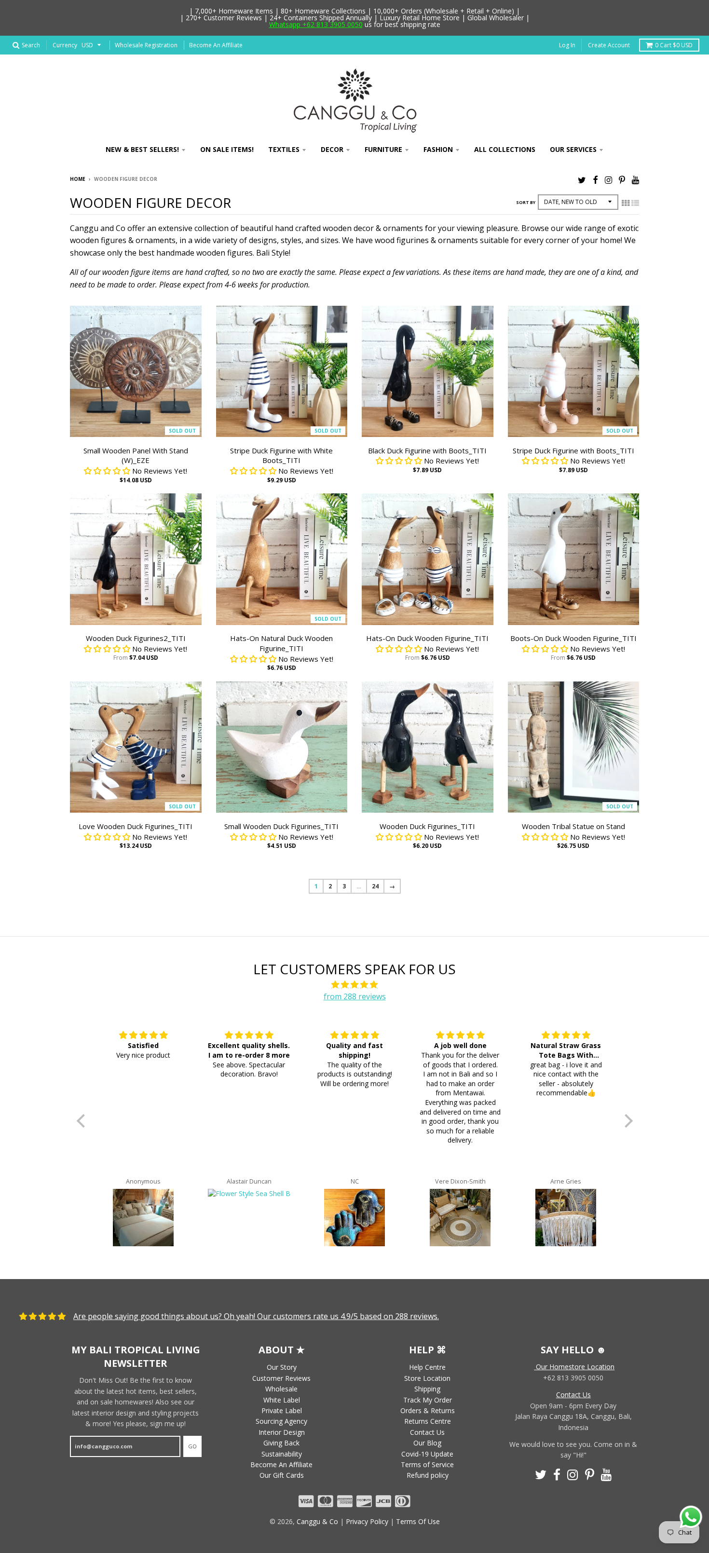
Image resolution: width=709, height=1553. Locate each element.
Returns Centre (427, 1421)
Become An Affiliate (216, 45)
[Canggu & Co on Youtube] (635, 180)
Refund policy (428, 1475)
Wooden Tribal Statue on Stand (573, 826)
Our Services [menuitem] (573, 149)
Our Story (282, 1367)
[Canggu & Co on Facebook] (595, 180)
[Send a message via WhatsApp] (691, 1517)
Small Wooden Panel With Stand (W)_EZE (135, 455)
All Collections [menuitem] (504, 149)
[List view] (635, 203)
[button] (83, 1121)
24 (375, 886)
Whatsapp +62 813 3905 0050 (316, 24)
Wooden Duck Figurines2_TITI (136, 638)
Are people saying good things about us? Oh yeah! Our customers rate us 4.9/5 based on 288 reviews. (256, 1316)
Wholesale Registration (146, 45)
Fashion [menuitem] (438, 149)
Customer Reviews (281, 1378)
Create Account (609, 45)
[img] (355, 985)
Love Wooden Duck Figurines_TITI (135, 826)
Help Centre (427, 1367)
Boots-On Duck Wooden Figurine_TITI (573, 638)
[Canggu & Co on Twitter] (582, 180)
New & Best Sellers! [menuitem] (142, 149)
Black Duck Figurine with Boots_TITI (427, 450)
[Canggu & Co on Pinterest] (622, 180)
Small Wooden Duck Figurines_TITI (281, 826)
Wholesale (281, 1388)
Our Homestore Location (574, 1366)
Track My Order (427, 1399)
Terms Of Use (418, 1521)
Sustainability (281, 1453)
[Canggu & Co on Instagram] (608, 180)
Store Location (427, 1378)
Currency (65, 45)
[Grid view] (625, 203)
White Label (281, 1399)
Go (192, 1446)
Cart (674, 45)
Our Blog (427, 1442)
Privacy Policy (367, 1521)
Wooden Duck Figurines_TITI (427, 826)
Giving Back (281, 1442)
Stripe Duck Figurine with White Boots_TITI (281, 455)
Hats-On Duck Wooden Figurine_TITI (427, 638)
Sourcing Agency (281, 1421)
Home (77, 179)
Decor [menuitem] (332, 149)
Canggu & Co (317, 1521)
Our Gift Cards (281, 1475)
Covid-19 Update (427, 1453)
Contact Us (427, 1432)
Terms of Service (427, 1464)
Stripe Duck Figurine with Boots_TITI (573, 450)
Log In (567, 45)
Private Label (281, 1410)
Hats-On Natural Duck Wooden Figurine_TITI (281, 643)
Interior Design (282, 1432)
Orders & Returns (427, 1410)
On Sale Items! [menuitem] (227, 149)
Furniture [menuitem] (383, 149)
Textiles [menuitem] (284, 149)
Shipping (427, 1388)
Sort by (525, 202)
